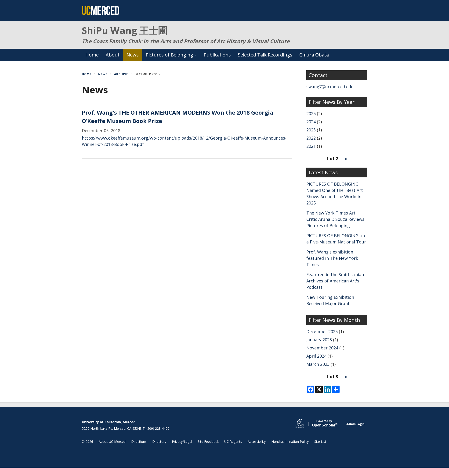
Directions (139, 441)
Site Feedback (208, 441)
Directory (159, 441)
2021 (311, 146)
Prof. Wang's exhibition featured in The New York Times (332, 258)
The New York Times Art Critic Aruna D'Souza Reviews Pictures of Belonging (335, 219)
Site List (320, 441)
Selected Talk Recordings (265, 55)
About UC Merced (112, 441)
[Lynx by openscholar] (304, 424)
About (112, 55)
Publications (217, 55)
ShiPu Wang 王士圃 (124, 30)
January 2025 (319, 339)
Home (92, 55)
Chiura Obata (314, 55)
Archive (121, 74)
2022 (311, 138)
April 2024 (316, 356)
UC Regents (233, 441)
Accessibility (257, 441)
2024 (311, 121)
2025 (311, 113)
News (133, 55)
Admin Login (355, 424)
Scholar (324, 423)
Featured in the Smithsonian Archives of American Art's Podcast (335, 281)
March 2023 (318, 364)
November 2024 (322, 348)
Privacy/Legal (182, 441)
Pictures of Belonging (170, 55)
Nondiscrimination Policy (290, 441)
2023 (311, 130)
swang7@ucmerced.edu (330, 86)
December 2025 (322, 331)
